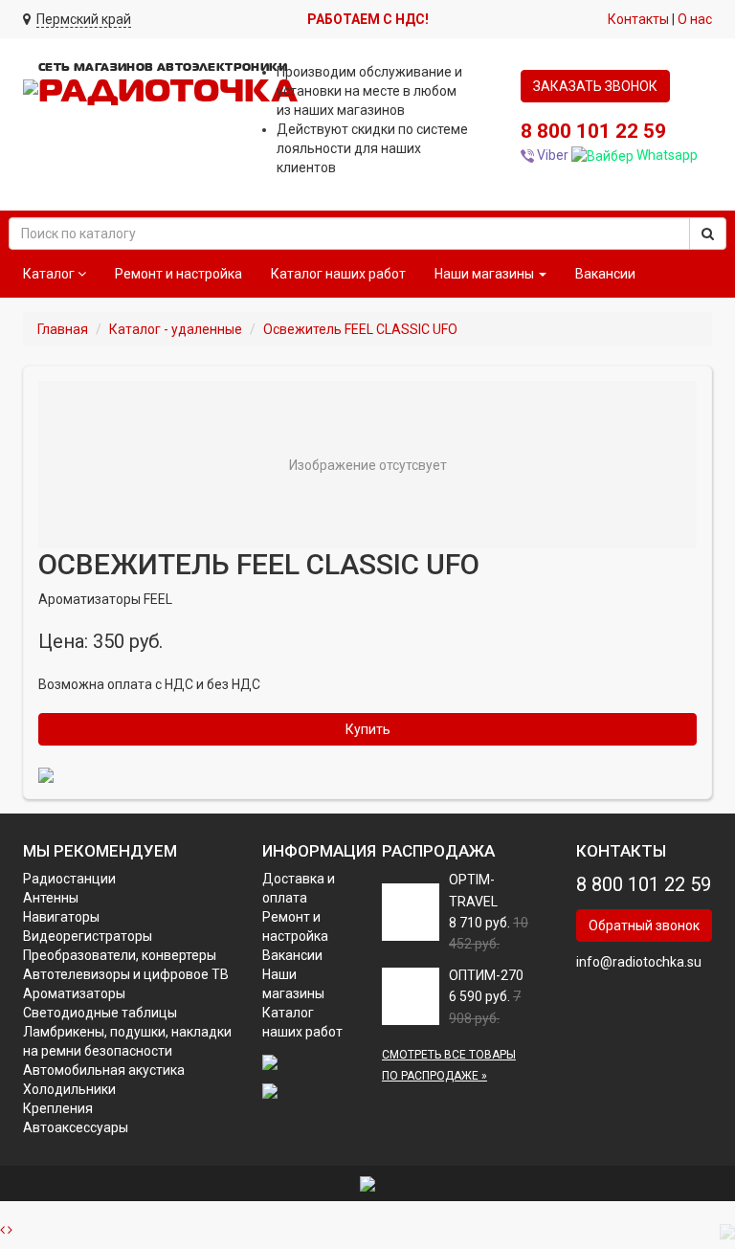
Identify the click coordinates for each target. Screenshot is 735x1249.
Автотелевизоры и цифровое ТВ (126, 974)
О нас (695, 19)
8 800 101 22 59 (593, 131)
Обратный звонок (644, 925)
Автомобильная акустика (104, 1070)
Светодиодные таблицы (100, 1012)
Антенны (50, 897)
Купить (367, 729)
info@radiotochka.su (639, 962)
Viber (551, 155)
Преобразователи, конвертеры (119, 955)
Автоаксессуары (75, 1127)
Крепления (58, 1108)
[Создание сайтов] (367, 1183)
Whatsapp (666, 155)
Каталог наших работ (338, 273)
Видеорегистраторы (87, 936)
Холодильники (69, 1089)
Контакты (638, 19)
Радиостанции (69, 878)
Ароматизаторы (74, 993)
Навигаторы (61, 917)
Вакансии (605, 273)
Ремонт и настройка (178, 273)
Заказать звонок (595, 86)
